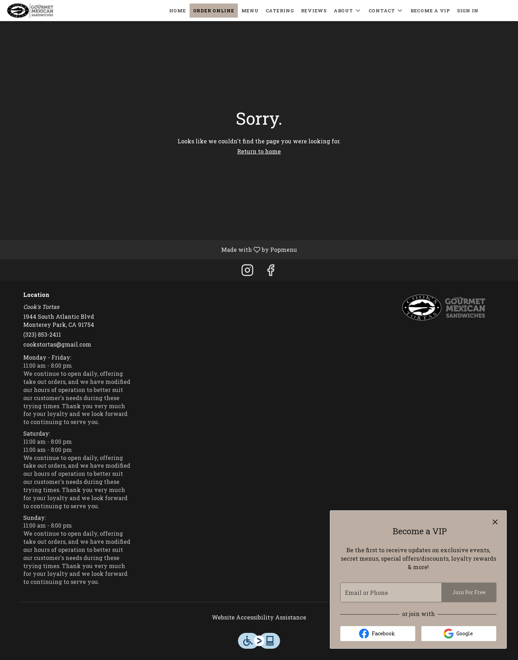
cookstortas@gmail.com (57, 344)
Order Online (213, 10)
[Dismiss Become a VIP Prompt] (495, 521)
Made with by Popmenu (151, 249)
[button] (347, 11)
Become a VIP (430, 10)
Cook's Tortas (444, 307)
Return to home (259, 151)
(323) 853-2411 (42, 334)
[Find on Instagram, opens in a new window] (247, 272)
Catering (280, 10)
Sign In (468, 10)
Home (177, 10)
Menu (250, 10)
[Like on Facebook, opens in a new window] (270, 272)
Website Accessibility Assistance (259, 617)
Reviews (314, 10)
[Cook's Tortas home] (37, 10)
